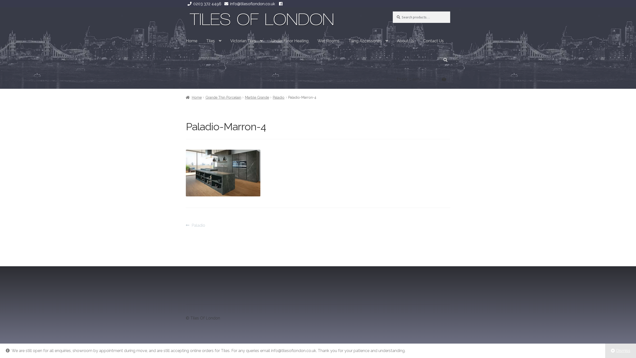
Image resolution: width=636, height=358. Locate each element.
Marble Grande (257, 97)
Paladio (278, 97)
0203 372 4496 (207, 3)
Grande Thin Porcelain (223, 97)
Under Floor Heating (290, 41)
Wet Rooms (329, 41)
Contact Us (433, 41)
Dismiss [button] (623, 350)
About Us (405, 41)
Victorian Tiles (243, 41)
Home (191, 41)
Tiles (210, 41)
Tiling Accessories (365, 41)
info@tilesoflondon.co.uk (252, 3)
